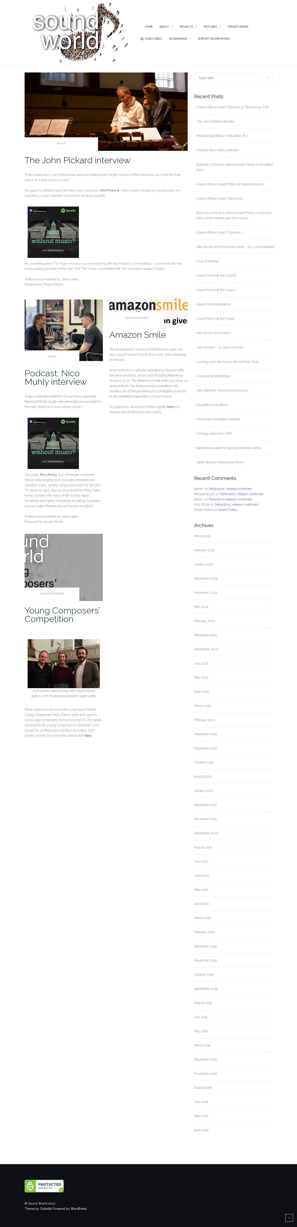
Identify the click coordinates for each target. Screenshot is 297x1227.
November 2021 (205, 819)
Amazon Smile (137, 334)
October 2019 (204, 974)
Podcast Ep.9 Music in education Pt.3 (222, 136)
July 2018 (201, 1102)
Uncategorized (137, 317)
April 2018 (201, 1130)
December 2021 (205, 805)
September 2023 (206, 649)
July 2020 (201, 861)
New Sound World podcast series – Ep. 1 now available (235, 247)
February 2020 (204, 932)
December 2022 (205, 734)
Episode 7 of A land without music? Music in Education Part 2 (235, 167)
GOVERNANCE (178, 38)
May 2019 (201, 1031)
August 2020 (203, 847)
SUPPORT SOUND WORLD (214, 38)
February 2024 (204, 621)
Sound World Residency (214, 304)
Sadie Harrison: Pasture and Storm (220, 462)
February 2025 (204, 550)
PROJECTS (186, 26)
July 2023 (201, 663)
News (61, 143)
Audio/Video (153, 38)
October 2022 (204, 762)
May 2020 (201, 889)
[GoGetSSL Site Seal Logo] (53, 1186)
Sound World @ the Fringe (215, 318)
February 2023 (204, 720)
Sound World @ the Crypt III (216, 275)
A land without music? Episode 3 (219, 232)
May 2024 (201, 606)
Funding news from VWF (214, 433)
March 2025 (202, 536)
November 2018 (205, 1073)
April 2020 (201, 904)
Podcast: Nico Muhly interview (56, 377)
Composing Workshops (213, 376)
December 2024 (205, 578)
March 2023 (202, 706)
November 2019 (205, 960)
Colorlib (46, 1208)
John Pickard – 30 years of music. (220, 347)
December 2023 (205, 635)
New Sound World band (214, 333)
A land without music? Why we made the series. (230, 184)
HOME (148, 26)
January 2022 (203, 790)
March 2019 (202, 1045)
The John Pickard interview (77, 160)
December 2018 (205, 1059)
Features (210, 26)
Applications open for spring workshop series (229, 448)
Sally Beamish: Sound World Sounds (222, 390)
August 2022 (203, 776)
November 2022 (205, 748)
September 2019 (205, 988)
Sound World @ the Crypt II (216, 290)
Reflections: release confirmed (230, 489)
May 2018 (201, 1116)
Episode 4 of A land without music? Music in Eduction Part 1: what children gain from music (234, 215)
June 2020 (201, 875)
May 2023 (201, 677)
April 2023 (201, 691)
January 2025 (203, 564)
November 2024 (205, 592)
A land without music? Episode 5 (219, 198)
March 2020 (202, 918)
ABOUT (164, 26)
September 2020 (206, 833)
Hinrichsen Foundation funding (218, 419)
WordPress (79, 1208)
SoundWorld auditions (212, 405)
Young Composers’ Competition (62, 614)
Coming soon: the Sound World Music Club (227, 361)
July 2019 (201, 1017)
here (170, 406)
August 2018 (203, 1087)
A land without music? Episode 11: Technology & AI (232, 107)
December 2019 (205, 946)
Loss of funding (208, 261)
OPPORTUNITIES (238, 26)
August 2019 (203, 1003)
